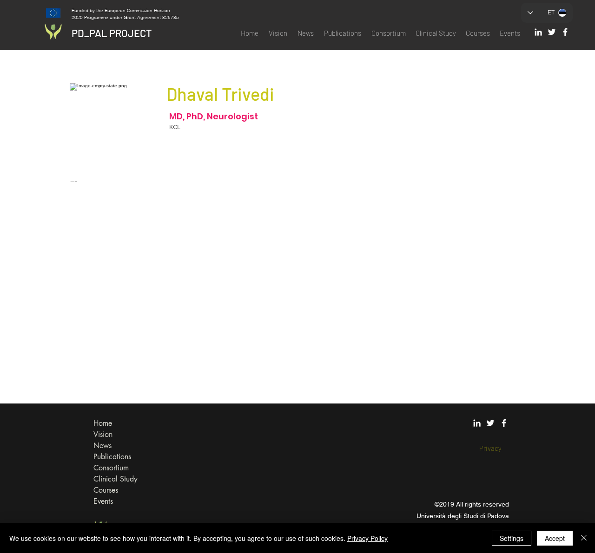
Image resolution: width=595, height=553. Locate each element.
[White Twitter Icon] (552, 32)
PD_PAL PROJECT (112, 33)
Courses (105, 490)
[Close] (583, 538)
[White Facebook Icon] (565, 32)
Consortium (111, 468)
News (102, 445)
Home (102, 423)
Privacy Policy (367, 538)
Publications (112, 457)
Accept (555, 538)
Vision (102, 434)
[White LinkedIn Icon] (538, 32)
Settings (511, 538)
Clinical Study (115, 479)
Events (103, 501)
